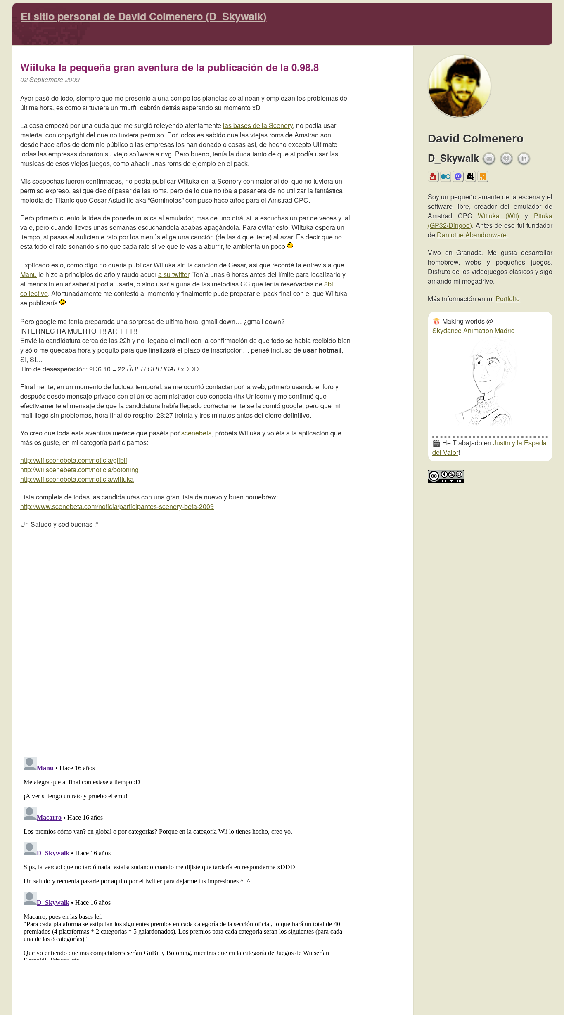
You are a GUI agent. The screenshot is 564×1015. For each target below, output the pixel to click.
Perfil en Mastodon (458, 179)
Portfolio (507, 298)
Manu (28, 274)
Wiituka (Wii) (498, 215)
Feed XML (483, 179)
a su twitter (173, 274)
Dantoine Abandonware (472, 234)
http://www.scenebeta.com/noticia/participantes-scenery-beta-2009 (117, 506)
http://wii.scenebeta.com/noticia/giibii (73, 460)
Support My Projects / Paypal (507, 161)
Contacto (489, 158)
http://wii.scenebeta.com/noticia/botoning (79, 469)
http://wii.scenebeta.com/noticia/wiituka (77, 479)
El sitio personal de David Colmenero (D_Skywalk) (143, 16)
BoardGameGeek (470, 176)
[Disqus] (185, 640)
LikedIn (524, 158)
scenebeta (196, 433)
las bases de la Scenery (258, 125)
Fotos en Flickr (446, 179)
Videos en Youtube (433, 179)
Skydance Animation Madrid (473, 330)
